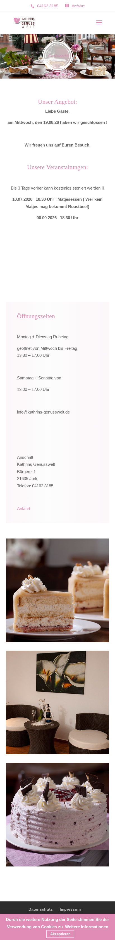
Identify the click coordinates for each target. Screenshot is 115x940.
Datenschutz (40, 909)
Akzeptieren (60, 934)
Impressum (70, 909)
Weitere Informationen (86, 926)
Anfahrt (23, 508)
